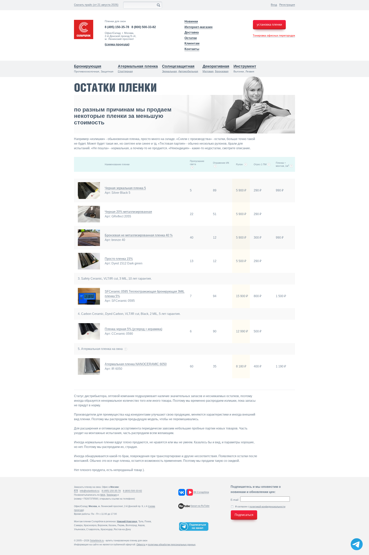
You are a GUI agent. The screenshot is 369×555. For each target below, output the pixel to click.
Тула (140, 521)
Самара (78, 525)
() (117, 44)
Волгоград (131, 525)
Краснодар (107, 529)
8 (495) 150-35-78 (117, 27)
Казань (112, 525)
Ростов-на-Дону (122, 529)
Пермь (121, 525)
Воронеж (102, 525)
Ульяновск (79, 529)
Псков (148, 521)
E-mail (234, 499)
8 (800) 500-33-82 (143, 27)
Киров (141, 525)
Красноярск (90, 525)
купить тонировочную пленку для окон (126, 540)
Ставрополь (93, 529)
